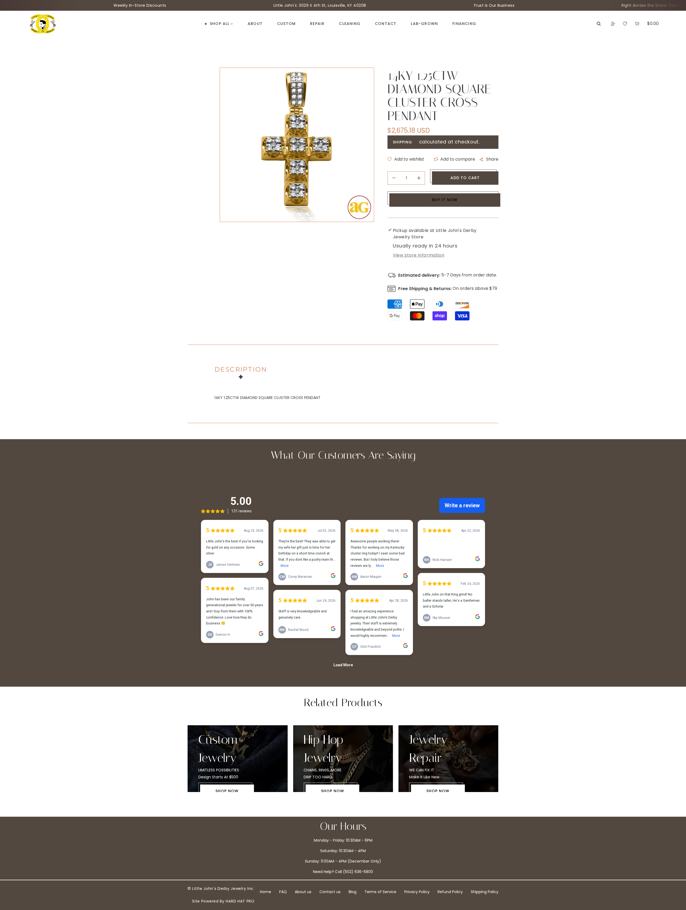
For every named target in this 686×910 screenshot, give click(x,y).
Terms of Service (380, 891)
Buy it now (444, 199)
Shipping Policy (484, 891)
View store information (418, 255)
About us (303, 891)
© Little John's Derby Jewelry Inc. (221, 888)
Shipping (402, 142)
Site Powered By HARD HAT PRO (223, 901)
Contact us (330, 891)
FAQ (283, 891)
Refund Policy (450, 891)
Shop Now (232, 791)
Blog (352, 891)
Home (265, 891)
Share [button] (492, 159)
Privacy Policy (417, 891)
